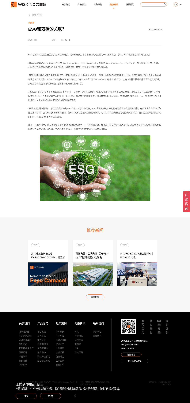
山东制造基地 (25, 336)
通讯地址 (97, 332)
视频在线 (23, 361)
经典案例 (98, 4)
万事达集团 (24, 332)
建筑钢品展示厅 (26, 348)
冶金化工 (60, 344)
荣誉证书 (23, 356)
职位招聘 (79, 352)
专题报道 (79, 340)
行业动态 (79, 336)
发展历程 (23, 352)
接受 (26, 396)
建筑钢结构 (42, 344)
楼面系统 (41, 340)
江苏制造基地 (25, 340)
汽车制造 (60, 332)
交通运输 (60, 352)
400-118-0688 (127, 348)
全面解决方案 (43, 361)
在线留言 (97, 336)
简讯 (77, 332)
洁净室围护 (42, 348)
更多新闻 (95, 297)
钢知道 (78, 344)
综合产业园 (61, 340)
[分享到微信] (66, 40)
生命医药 (60, 361)
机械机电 (60, 365)
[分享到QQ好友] (69, 40)
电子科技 (60, 336)
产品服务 (82, 4)
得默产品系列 (43, 356)
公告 (77, 348)
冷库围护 (41, 352)
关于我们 (66, 4)
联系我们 (130, 4)
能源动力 (60, 356)
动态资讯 (114, 4)
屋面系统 (41, 336)
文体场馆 (60, 348)
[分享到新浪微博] (62, 40)
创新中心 (23, 344)
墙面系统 (41, 332)
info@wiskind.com (129, 344)
